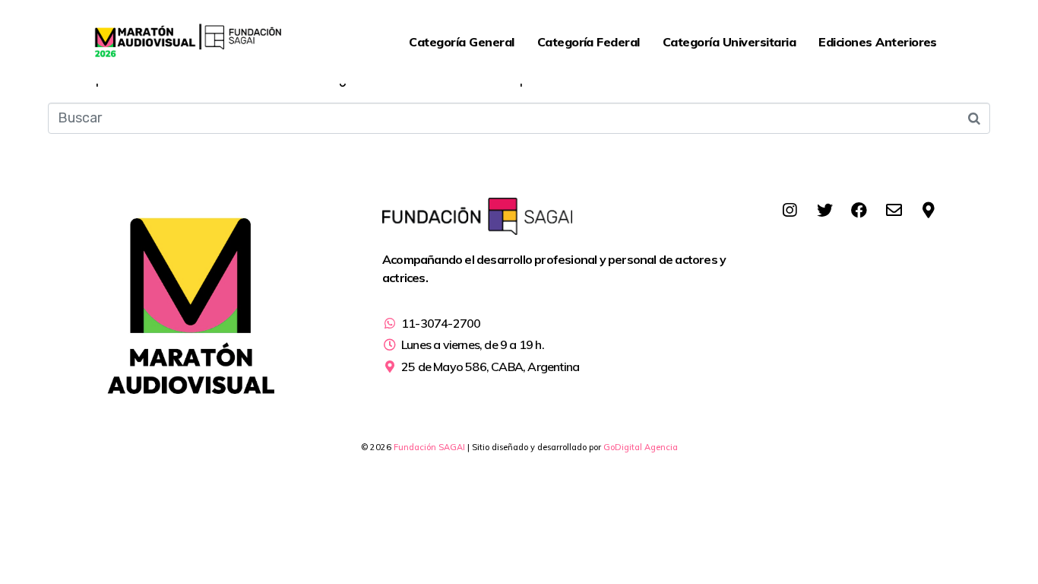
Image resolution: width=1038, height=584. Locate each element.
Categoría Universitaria (729, 41)
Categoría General (461, 41)
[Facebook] (859, 211)
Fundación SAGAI (429, 447)
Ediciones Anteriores (877, 41)
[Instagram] (789, 211)
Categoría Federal (588, 41)
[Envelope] (894, 211)
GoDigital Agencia (640, 447)
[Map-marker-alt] (928, 211)
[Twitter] (824, 211)
